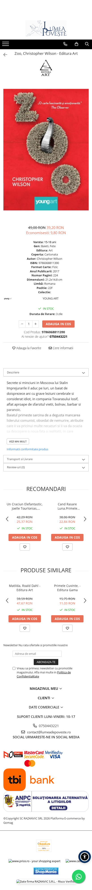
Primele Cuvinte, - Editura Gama (67, 588)
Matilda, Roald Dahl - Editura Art (24, 588)
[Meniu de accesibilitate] (84, 856)
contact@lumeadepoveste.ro (48, 732)
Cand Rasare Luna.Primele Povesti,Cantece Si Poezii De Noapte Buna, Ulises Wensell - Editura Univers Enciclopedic (67, 506)
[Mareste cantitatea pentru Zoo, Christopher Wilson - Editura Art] (35, 324)
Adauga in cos (58, 324)
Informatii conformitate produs (27, 449)
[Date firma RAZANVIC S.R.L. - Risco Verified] (46, 881)
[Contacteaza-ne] (65, 44)
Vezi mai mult (18, 441)
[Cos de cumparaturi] (76, 44)
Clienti (44, 698)
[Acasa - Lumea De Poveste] (46, 28)
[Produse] (6, 45)
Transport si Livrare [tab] (20, 459)
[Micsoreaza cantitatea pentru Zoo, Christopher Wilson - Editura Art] (22, 324)
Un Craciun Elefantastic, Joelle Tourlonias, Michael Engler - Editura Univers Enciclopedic (25, 506)
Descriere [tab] (13, 372)
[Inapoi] (3, 55)
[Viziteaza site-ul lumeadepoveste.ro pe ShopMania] (46, 871)
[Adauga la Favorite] (25, 546)
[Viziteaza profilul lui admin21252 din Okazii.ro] (43, 846)
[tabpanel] (46, 150)
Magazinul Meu (44, 688)
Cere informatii (62, 348)
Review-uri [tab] (16, 467)
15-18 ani (50, 242)
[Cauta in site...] (87, 44)
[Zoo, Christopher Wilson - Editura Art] (46, 150)
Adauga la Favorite (28, 348)
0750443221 (48, 726)
